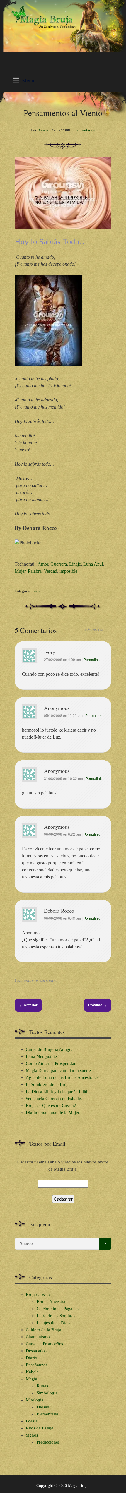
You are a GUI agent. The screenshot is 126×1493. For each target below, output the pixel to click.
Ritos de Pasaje (39, 1428)
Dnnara (43, 130)
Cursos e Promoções (44, 1343)
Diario (31, 1357)
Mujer (20, 571)
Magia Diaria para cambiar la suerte (58, 1070)
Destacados (36, 1350)
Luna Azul (93, 564)
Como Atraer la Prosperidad (51, 1063)
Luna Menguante (41, 1056)
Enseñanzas (36, 1364)
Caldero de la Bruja (43, 1329)
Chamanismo (38, 1336)
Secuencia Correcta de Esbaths (54, 1098)
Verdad (50, 571)
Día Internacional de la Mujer (52, 1112)
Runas (42, 1386)
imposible (68, 571)
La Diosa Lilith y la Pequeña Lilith (57, 1091)
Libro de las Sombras (56, 1315)
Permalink (92, 660)
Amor (43, 564)
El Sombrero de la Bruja (48, 1084)
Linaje (75, 564)
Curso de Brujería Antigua (50, 1049)
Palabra (35, 571)
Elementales (48, 1414)
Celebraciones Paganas (58, 1308)
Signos (32, 1435)
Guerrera (58, 564)
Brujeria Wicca (39, 1294)
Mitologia (34, 1400)
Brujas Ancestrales (53, 1301)
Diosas (43, 1407)
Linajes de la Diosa (54, 1322)
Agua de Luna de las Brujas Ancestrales (62, 1077)
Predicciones (48, 1442)
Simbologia (47, 1393)
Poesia (37, 591)
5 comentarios (84, 130)
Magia (31, 1379)
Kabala (32, 1372)
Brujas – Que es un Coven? (51, 1105)
